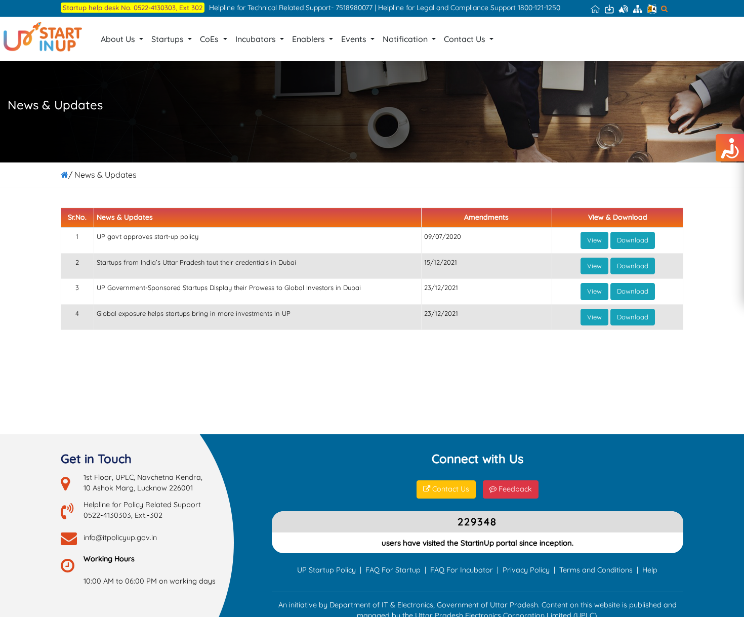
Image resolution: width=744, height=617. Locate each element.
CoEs (210, 39)
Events (354, 39)
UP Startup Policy (326, 569)
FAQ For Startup (393, 569)
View (594, 240)
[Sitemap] (638, 8)
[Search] (664, 8)
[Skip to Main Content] (609, 8)
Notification (406, 39)
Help (649, 569)
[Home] (595, 8)
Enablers (309, 39)
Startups (168, 39)
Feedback (514, 488)
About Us (119, 39)
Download (632, 240)
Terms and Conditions (596, 569)
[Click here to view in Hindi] (652, 9)
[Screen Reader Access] (623, 8)
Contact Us (465, 39)
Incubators (256, 39)
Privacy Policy (526, 569)
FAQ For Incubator (461, 569)
